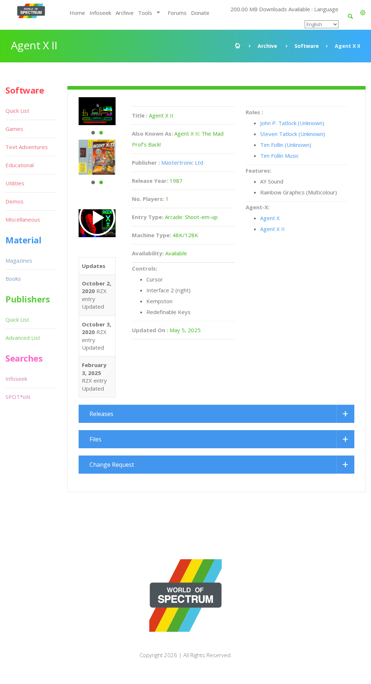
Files (95, 439)
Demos (14, 201)
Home (77, 12)
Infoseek (100, 12)
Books (13, 278)
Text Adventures (26, 147)
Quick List (17, 110)
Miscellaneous (22, 219)
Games (14, 128)
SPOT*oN (17, 396)
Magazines (18, 260)
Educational (19, 165)
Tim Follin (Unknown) (285, 144)
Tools (145, 12)
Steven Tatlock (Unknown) (292, 133)
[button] (363, 12)
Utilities (14, 183)
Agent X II (272, 228)
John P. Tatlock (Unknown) (292, 123)
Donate (200, 12)
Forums (177, 12)
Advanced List (22, 337)
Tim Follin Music (279, 155)
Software (307, 45)
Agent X (270, 218)
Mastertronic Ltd (182, 162)
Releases (101, 414)
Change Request (111, 465)
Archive (125, 12)
